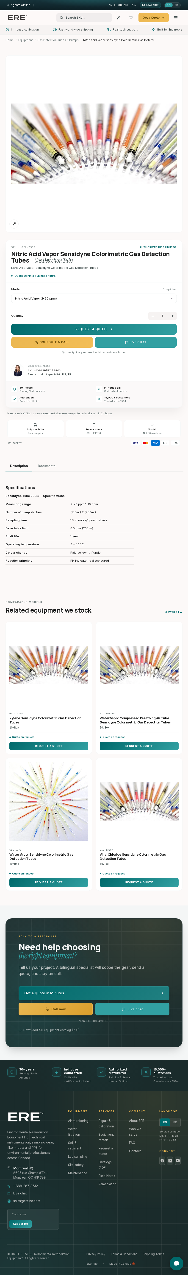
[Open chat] (176, 1263)
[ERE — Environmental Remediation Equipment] (17, 18)
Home (10, 40)
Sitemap (92, 1263)
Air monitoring (78, 1121)
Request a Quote (91, 329)
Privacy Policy (95, 1254)
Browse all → (173, 612)
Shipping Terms (153, 1254)
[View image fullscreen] (14, 224)
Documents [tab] (46, 466)
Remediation (107, 1184)
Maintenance (77, 1173)
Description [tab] (19, 466)
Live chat (138, 342)
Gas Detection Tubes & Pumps (58, 40)
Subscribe (20, 1223)
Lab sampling (77, 1156)
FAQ (132, 1143)
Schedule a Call (54, 342)
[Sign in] (119, 18)
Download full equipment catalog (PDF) (51, 1030)
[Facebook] (162, 1161)
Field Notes (107, 1176)
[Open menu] (176, 18)
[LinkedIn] (170, 1161)
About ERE (136, 1121)
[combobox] (87, 17)
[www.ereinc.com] (33, 1117)
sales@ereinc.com (26, 1201)
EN (169, 5)
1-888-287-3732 (25, 1186)
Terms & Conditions (124, 1254)
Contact (135, 1151)
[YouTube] (178, 1161)
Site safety (76, 1165)
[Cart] (131, 18)
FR (176, 5)
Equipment (25, 40)
